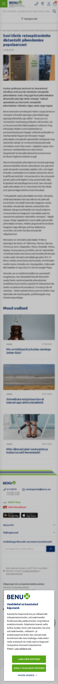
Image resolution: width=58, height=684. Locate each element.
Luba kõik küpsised (29, 659)
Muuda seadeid (26, 675)
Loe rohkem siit (23, 648)
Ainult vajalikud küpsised (29, 668)
